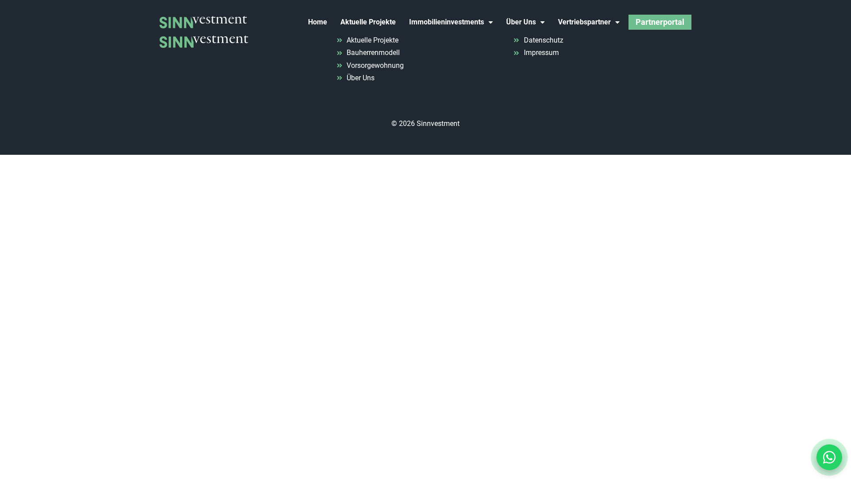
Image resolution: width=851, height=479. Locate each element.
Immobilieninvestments (446, 22)
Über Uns (521, 22)
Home (317, 22)
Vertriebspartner (584, 22)
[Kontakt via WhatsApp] (829, 457)
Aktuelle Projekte (368, 22)
